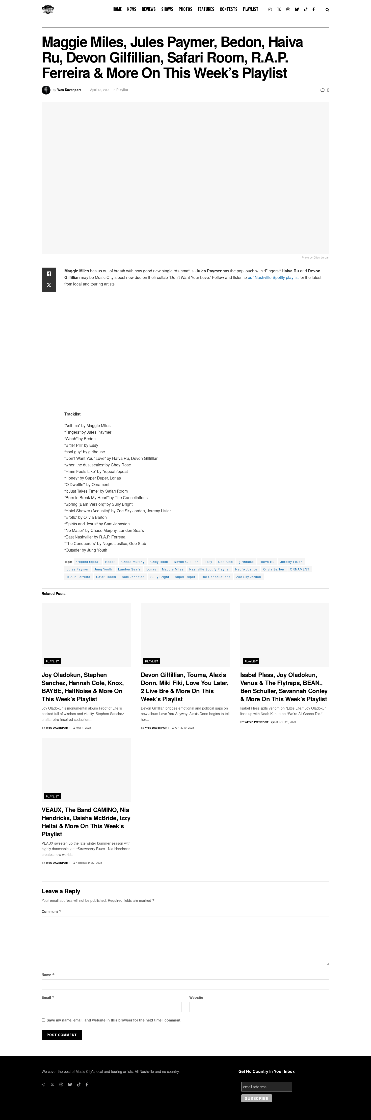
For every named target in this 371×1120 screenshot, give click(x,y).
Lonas (151, 569)
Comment (52, 911)
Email (48, 997)
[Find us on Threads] (288, 9)
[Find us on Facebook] (313, 9)
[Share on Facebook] (49, 274)
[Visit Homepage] (48, 9)
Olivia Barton (273, 569)
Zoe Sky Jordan (248, 576)
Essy (208, 561)
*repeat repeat (87, 561)
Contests (228, 9)
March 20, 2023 (285, 722)
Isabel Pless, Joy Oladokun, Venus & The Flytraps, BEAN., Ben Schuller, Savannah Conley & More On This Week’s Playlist (284, 686)
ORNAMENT (299, 569)
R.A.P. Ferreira (78, 576)
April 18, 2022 (100, 89)
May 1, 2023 (83, 727)
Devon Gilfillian (186, 561)
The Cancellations (215, 576)
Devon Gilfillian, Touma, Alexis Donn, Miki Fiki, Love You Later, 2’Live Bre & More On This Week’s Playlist (185, 686)
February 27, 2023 (88, 862)
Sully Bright (159, 576)
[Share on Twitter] (49, 286)
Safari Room (106, 576)
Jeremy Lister (291, 561)
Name (48, 974)
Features (206, 9)
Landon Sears (129, 569)
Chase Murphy (133, 561)
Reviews (149, 9)
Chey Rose (159, 561)
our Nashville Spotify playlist (273, 277)
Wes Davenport (69, 89)
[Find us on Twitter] (279, 9)
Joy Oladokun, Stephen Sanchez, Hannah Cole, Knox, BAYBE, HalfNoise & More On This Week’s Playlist (83, 686)
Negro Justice (246, 569)
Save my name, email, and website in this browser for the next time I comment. (114, 1019)
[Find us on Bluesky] (297, 9)
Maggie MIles (172, 569)
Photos (185, 9)
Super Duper (185, 576)
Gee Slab (225, 561)
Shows (167, 9)
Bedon (110, 561)
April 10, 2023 (184, 727)
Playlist (250, 9)
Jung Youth (103, 569)
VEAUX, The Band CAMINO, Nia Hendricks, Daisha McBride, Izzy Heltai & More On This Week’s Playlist (86, 821)
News (131, 9)
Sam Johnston (133, 576)
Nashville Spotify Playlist (209, 569)
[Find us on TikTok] (305, 9)
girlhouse (246, 561)
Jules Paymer (78, 569)
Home (117, 9)
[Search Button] (327, 9)
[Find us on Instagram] (270, 9)
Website (196, 997)
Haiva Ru (267, 561)
